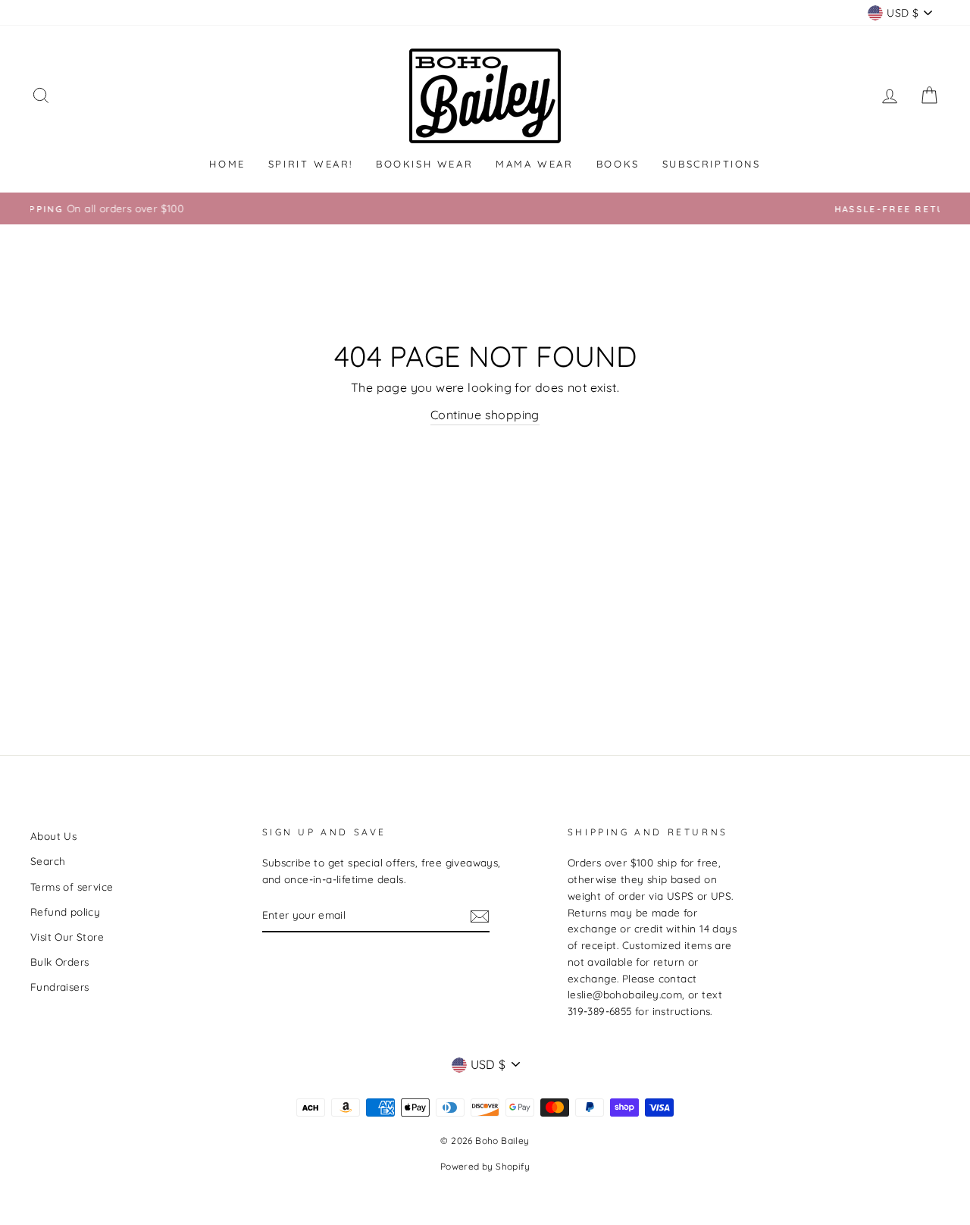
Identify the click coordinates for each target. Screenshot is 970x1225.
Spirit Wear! (310, 164)
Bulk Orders (59, 961)
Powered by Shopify (485, 1166)
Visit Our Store (67, 936)
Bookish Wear (424, 164)
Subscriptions (711, 164)
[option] (507, 208)
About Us (53, 835)
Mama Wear (534, 164)
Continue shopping (485, 414)
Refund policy (65, 911)
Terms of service (71, 886)
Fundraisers (59, 986)
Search (47, 860)
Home (227, 164)
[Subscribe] (480, 916)
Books (618, 164)
